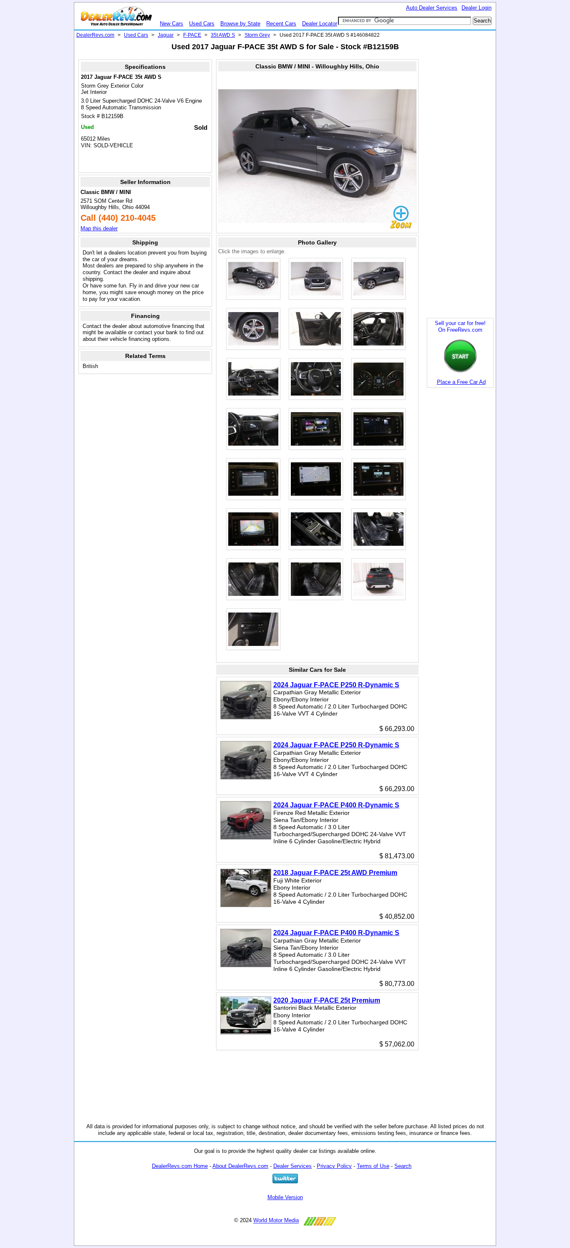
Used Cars (201, 23)
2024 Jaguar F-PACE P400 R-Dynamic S (336, 805)
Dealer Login (477, 8)
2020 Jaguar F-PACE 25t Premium (326, 1000)
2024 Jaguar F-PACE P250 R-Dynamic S (336, 684)
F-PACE (192, 35)
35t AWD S (223, 35)
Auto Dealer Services (431, 8)
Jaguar (166, 35)
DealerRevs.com (95, 35)
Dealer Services (292, 1166)
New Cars (171, 23)
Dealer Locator (319, 23)
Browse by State (240, 23)
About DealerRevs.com (240, 1166)
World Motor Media (276, 1221)
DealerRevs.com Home (180, 1166)
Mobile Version (285, 1197)
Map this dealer (99, 228)
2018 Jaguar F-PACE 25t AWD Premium (335, 872)
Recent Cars (281, 23)
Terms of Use (373, 1166)
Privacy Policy (334, 1166)
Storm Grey (257, 35)
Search (402, 1166)
